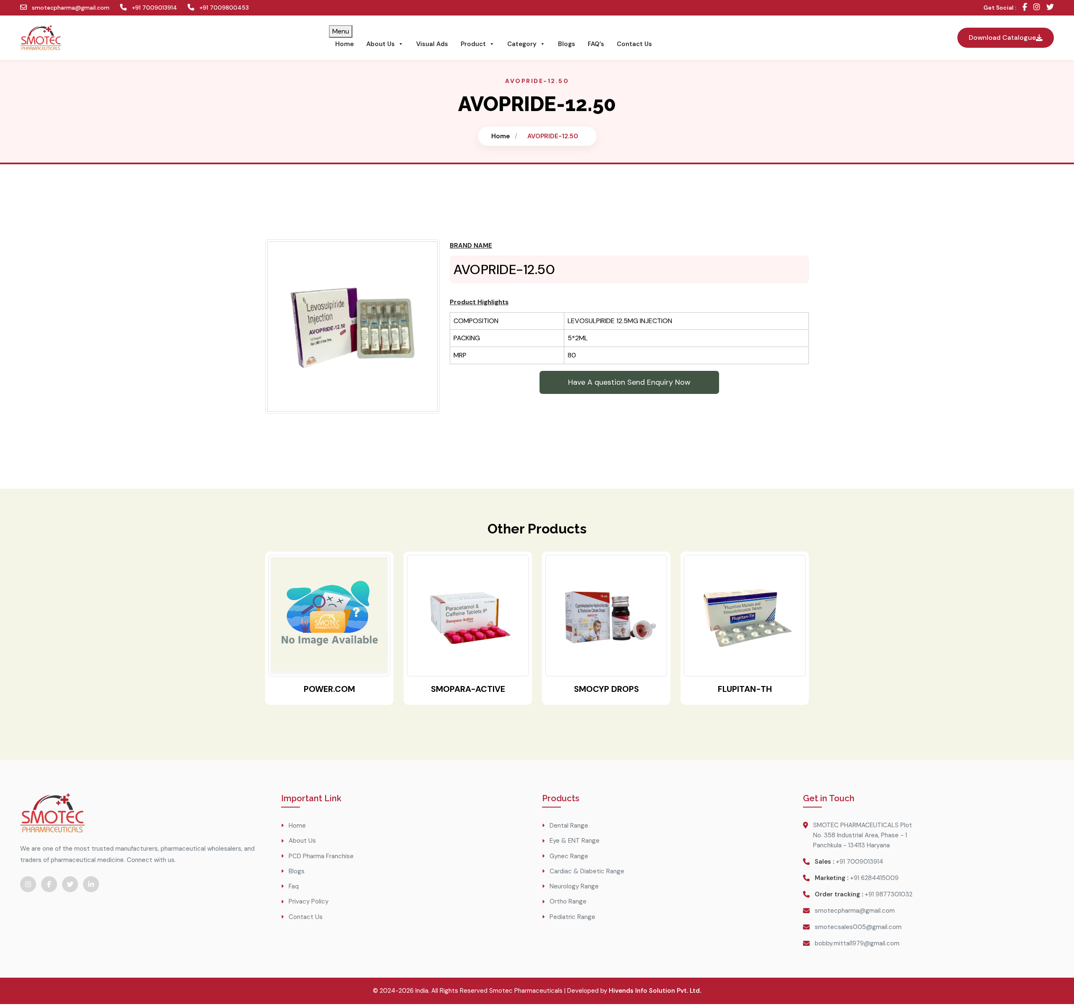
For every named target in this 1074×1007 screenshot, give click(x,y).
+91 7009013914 (153, 7)
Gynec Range (569, 856)
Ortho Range (568, 901)
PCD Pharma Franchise (321, 856)
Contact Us (634, 44)
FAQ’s (596, 44)
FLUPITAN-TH (745, 688)
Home (344, 44)
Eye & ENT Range (575, 840)
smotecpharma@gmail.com (69, 7)
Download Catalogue (1002, 37)
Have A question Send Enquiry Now (629, 382)
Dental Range (569, 825)
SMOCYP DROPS (606, 688)
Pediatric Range (572, 917)
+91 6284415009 (874, 878)
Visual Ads (432, 44)
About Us (380, 44)
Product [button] (473, 44)
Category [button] (522, 44)
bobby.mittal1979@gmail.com (857, 943)
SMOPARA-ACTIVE (468, 688)
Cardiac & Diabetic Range (587, 871)
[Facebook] (1024, 7)
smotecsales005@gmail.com (858, 927)
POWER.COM (329, 688)
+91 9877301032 (888, 894)
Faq (294, 886)
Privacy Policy (308, 901)
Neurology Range (574, 886)
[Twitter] (1050, 7)
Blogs (566, 44)
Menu (340, 31)
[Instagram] (1036, 7)
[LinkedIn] (91, 884)
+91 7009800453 (223, 7)
